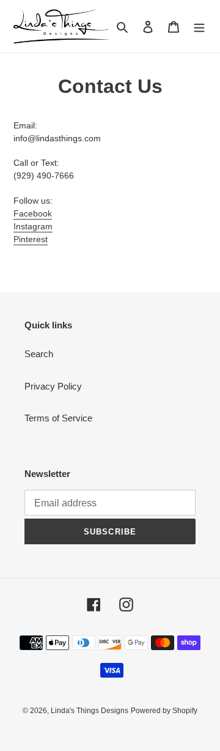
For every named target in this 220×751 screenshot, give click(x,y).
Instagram (33, 226)
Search (38, 354)
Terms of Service (58, 418)
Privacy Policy (53, 386)
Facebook (32, 213)
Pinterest (30, 239)
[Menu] (199, 26)
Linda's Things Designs (89, 710)
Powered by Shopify (164, 710)
